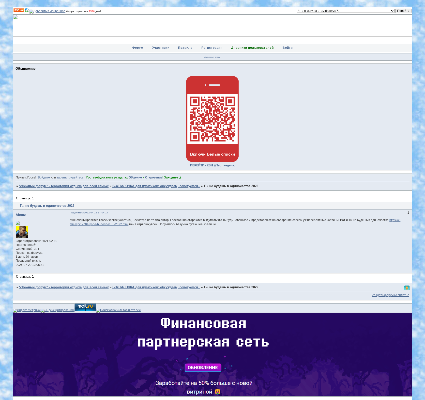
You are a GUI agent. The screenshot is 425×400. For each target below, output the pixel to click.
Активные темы (212, 57)
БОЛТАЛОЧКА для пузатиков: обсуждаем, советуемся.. (156, 186)
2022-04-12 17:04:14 (96, 212)
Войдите (44, 177)
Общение (135, 177)
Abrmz (21, 215)
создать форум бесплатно (390, 295)
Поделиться (77, 212)
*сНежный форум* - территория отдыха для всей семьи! (64, 186)
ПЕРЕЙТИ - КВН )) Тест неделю (212, 165)
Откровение (153, 177)
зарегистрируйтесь (70, 177)
